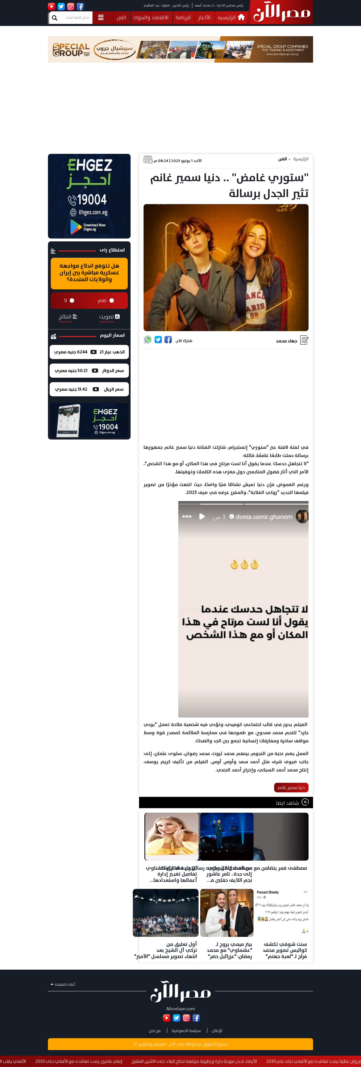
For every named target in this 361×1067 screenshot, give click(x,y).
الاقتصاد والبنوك (151, 17)
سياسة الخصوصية (186, 1030)
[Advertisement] (180, 111)
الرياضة (183, 17)
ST (135, 1044)
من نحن (155, 1030)
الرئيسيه (227, 17)
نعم (102, 300)
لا (65, 300)
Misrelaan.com (180, 1009)
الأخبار (204, 17)
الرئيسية (301, 159)
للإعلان (217, 1030)
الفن (121, 17)
